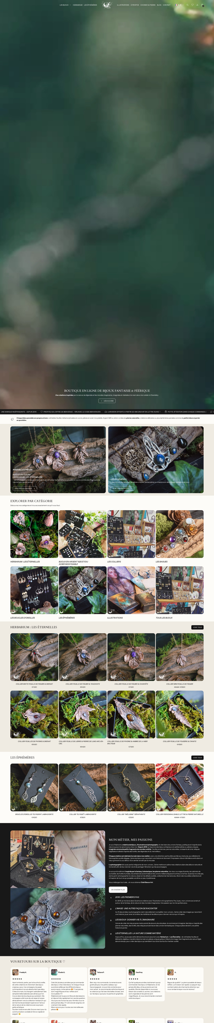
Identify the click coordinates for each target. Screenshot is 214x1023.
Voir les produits (121, 488)
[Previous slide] (14, 657)
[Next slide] (54, 657)
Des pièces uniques (23, 488)
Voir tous (197, 627)
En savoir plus (118, 890)
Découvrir (109, 401)
